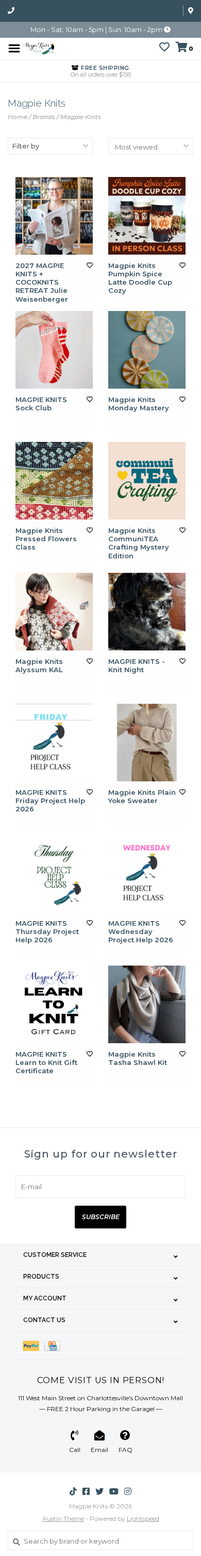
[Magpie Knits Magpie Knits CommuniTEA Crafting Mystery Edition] (147, 481)
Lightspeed (143, 1518)
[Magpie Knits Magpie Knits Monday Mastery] (147, 350)
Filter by (25, 146)
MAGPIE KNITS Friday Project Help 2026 (50, 800)
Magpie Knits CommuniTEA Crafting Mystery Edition (138, 543)
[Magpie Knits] (38, 47)
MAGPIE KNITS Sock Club (41, 403)
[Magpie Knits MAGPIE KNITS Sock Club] (54, 350)
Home (17, 117)
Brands (43, 117)
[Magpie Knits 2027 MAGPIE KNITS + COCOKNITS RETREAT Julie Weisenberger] (54, 216)
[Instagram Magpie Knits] (127, 1491)
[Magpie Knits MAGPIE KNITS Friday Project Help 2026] (54, 742)
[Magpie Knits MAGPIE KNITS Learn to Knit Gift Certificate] (54, 1004)
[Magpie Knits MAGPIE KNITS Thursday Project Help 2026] (54, 873)
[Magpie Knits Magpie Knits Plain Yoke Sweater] (147, 742)
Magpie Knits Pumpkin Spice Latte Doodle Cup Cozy (140, 278)
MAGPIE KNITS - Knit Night (136, 665)
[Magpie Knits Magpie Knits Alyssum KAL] (54, 611)
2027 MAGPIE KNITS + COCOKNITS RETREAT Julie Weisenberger (41, 282)
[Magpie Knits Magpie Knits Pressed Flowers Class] (54, 481)
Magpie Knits (80, 117)
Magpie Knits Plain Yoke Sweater (142, 796)
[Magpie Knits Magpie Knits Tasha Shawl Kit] (147, 1004)
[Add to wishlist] (90, 265)
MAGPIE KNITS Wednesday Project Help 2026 (140, 931)
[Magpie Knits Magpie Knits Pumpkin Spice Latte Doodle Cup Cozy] (147, 216)
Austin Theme (63, 1518)
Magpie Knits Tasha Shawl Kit (137, 1058)
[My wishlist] (164, 48)
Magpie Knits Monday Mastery (138, 403)
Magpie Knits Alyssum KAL (39, 665)
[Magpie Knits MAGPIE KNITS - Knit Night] (147, 611)
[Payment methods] (33, 1346)
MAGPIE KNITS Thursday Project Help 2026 (47, 931)
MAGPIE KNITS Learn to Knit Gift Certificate (46, 1062)
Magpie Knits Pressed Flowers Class (46, 539)
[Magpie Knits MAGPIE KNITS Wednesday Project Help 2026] (147, 873)
